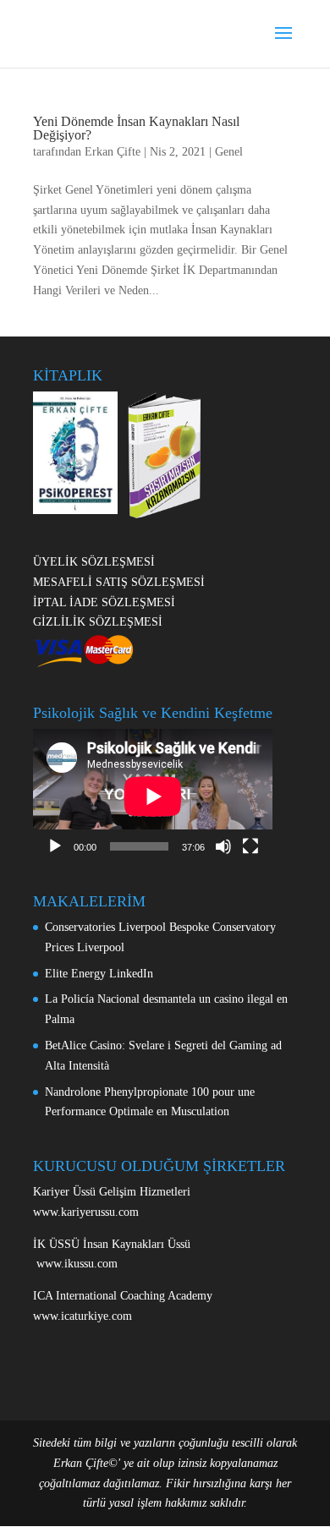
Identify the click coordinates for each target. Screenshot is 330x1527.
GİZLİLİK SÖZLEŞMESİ (97, 622)
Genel (229, 151)
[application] (152, 796)
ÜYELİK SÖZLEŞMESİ (94, 562)
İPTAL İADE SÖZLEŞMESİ (104, 602)
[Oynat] (55, 846)
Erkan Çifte (112, 151)
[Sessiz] (223, 846)
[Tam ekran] (250, 846)
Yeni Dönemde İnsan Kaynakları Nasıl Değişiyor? (136, 128)
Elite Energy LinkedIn (99, 973)
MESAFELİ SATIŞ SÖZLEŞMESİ (119, 582)
